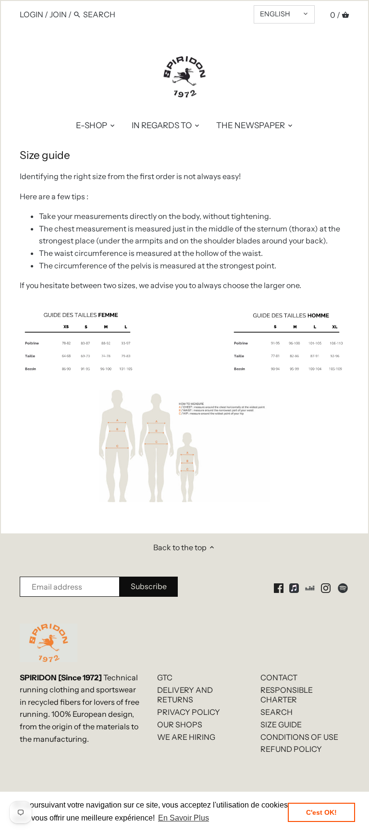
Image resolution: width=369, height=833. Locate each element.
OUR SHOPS (179, 724)
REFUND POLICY (291, 749)
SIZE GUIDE (281, 724)
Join (58, 14)
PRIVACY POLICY (188, 712)
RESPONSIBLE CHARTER (286, 695)
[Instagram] (326, 587)
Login (31, 14)
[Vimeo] (310, 587)
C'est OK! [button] (321, 812)
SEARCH (276, 712)
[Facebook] (278, 587)
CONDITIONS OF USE (299, 737)
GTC (164, 677)
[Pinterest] (294, 587)
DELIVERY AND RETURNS (185, 695)
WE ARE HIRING (186, 737)
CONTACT (278, 677)
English (275, 14)
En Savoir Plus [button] (183, 818)
